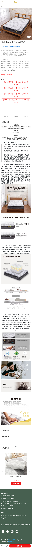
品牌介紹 (7, 515)
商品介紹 (6, 117)
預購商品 (20, 546)
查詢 (2, 525)
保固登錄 (23, 515)
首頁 (2, 515)
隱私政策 (27, 525)
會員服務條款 (13, 525)
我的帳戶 (7, 525)
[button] (30, 471)
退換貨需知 (21, 525)
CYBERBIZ (11, 541)
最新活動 (12, 515)
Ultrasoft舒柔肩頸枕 (16, 476)
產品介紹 (18, 515)
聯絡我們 (3, 518)
